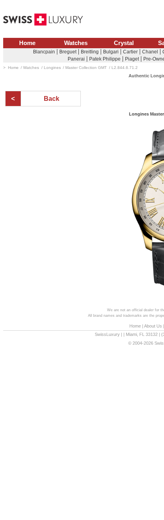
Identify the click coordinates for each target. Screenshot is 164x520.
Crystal (124, 43)
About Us (153, 326)
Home (27, 43)
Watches (76, 43)
